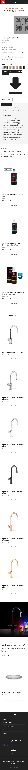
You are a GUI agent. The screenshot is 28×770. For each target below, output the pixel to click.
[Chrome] (3, 67)
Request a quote (7, 71)
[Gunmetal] (20, 67)
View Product (14, 358)
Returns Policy (20, 761)
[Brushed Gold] (10, 67)
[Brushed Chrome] (6, 67)
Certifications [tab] (6, 111)
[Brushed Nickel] (13, 67)
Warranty (13, 763)
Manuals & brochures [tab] (19, 111)
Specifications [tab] (17, 105)
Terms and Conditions (9, 759)
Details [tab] (6, 105)
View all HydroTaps (14, 12)
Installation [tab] (6, 108)
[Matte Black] (24, 67)
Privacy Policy (19, 759)
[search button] (12, 64)
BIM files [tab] (17, 108)
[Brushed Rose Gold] (17, 67)
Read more (9, 59)
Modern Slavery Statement (9, 761)
